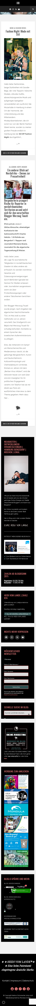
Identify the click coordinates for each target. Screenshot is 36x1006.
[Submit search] (5, 718)
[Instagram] (13, 9)
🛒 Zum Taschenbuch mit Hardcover (16, 559)
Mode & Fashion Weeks (18, 28)
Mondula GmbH (25, 998)
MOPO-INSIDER (22, 167)
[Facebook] (10, 9)
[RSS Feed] (16, 988)
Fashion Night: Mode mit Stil (18, 32)
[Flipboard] (20, 988)
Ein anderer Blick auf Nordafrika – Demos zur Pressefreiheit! (18, 173)
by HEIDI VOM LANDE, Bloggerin (18, 153)
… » (18, 143)
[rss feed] (16, 9)
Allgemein (12, 167)
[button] (3, 1002)
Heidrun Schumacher (18, 995)
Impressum (16, 981)
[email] (19, 9)
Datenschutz (28, 981)
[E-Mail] (12, 988)
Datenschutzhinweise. (11, 695)
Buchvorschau (21, 552)
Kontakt (5, 981)
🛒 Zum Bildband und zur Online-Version (17, 556)
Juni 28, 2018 (6, 153)
